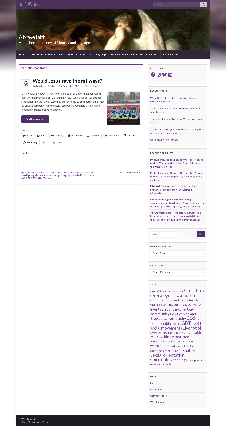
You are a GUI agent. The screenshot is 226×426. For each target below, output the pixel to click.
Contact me (170, 54)
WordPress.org (158, 402)
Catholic (161, 291)
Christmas (174, 296)
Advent (153, 291)
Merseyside (159, 336)
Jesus (92, 172)
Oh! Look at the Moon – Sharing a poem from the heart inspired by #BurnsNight (174, 190)
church (188, 295)
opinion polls (63, 175)
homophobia (160, 323)
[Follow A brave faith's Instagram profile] (30, 3)
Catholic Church (175, 291)
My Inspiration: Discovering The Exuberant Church (127, 54)
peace (192, 337)
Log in (153, 383)
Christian (194, 290)
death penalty (53, 172)
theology (180, 360)
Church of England (164, 300)
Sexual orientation (167, 354)
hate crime (200, 319)
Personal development (162, 341)
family (178, 309)
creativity (183, 305)
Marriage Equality (93, 86)
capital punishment (35, 172)
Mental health (191, 332)
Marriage (174, 332)
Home (22, 54)
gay (184, 309)
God (190, 318)
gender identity (175, 318)
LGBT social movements (176, 325)
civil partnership (189, 300)
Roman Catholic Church (185, 346)
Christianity (52, 86)
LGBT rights (79, 86)
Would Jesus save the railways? (67, 81)
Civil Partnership (65, 86)
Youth (167, 364)
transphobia (195, 360)
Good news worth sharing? (164, 139)
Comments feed (158, 395)
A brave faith (32, 37)
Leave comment (132, 172)
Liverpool (191, 328)
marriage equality (30, 175)
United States (156, 364)
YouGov (46, 177)
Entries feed (156, 389)
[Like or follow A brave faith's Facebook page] (25, 3)
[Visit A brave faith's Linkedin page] (36, 3)
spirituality (161, 359)
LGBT (185, 323)
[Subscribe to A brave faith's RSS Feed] (20, 3)
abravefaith (40, 86)
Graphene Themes (41, 422)
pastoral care (179, 337)
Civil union (156, 304)
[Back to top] (218, 418)
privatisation (77, 175)
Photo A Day (180, 342)
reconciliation (168, 346)
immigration (81, 172)
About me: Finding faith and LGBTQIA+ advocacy (61, 54)
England (168, 309)
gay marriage (67, 172)
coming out (170, 304)
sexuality (187, 350)
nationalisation (48, 175)
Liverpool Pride (159, 332)
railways (89, 175)
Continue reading (35, 119)
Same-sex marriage (31, 177)
